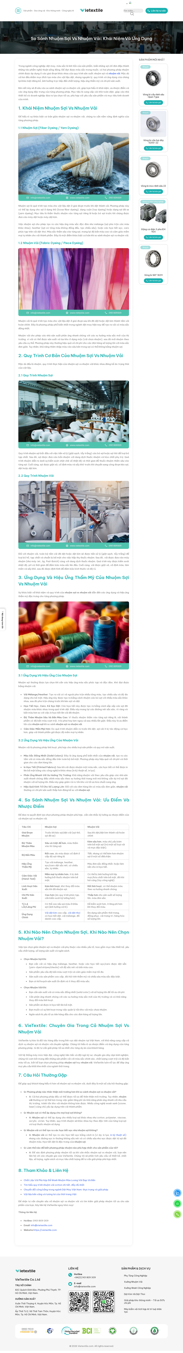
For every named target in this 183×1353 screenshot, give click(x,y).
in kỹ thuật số (117, 1135)
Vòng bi (145, 67)
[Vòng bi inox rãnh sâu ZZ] (153, 170)
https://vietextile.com (45, 1230)
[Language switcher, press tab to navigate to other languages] (131, 2)
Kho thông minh (53, 11)
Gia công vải (39, 11)
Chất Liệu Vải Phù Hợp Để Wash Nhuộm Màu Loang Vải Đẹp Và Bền (59, 1180)
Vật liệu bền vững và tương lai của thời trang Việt (50, 1194)
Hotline (78, 1274)
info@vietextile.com (41, 1225)
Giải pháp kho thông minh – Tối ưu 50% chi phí (144, 1301)
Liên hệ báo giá (155, 102)
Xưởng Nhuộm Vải (133, 1281)
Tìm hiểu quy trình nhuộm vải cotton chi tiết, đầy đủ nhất (54, 1184)
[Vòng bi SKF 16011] (153, 259)
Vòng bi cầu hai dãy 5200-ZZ (153, 141)
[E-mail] (70, 1284)
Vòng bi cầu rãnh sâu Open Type (153, 95)
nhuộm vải (114, 73)
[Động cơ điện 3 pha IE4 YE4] (153, 213)
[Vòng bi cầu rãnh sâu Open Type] (153, 78)
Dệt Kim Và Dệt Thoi (134, 1294)
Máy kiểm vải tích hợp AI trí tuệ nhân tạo (143, 1310)
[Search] (132, 14)
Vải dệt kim (51, 912)
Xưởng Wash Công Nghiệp (137, 1288)
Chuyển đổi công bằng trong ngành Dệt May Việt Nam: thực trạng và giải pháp (66, 1189)
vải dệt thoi (74, 912)
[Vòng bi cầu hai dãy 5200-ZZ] (153, 124)
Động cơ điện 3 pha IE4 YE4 (153, 230)
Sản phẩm (28, 11)
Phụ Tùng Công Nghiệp (135, 1275)
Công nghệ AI (68, 11)
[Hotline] (70, 1275)
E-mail (77, 1283)
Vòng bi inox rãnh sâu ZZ (153, 186)
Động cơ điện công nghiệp (153, 202)
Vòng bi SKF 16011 (153, 275)
